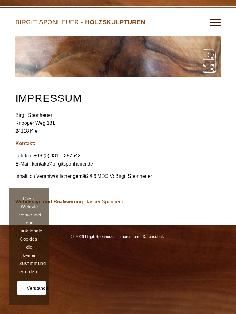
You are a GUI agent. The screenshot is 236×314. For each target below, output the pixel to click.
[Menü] (212, 22)
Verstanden (36, 288)
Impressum (129, 236)
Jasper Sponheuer (106, 201)
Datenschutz (154, 236)
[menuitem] (212, 22)
